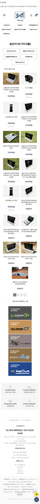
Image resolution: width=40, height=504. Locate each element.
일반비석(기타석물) (19, 29)
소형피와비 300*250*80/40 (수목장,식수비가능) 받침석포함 (29, 119)
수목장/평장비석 (33, 25)
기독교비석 (6, 25)
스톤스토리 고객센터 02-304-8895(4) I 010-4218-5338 (18, 6)
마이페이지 (20, 473)
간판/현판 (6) (28, 56)
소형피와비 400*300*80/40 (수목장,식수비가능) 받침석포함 (29, 148)
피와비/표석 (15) (11, 51)
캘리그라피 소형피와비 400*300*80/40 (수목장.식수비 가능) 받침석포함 (28, 175)
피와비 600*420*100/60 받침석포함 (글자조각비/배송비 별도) (29, 202)
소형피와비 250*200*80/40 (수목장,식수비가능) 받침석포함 (11, 89)
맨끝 (25, 294)
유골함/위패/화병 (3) (11, 56)
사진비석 (20, 25)
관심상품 (20, 467)
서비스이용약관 (26, 420)
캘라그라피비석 (6, 29)
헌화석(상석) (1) (20, 62)
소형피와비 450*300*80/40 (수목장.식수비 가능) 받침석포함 (11, 175)
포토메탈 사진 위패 (11, 117)
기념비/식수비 (33, 29)
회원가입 (22, 464)
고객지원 (3, 2)
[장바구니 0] (35, 16)
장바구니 (20, 469)
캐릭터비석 (6, 33)
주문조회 (20, 471)
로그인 (17, 464)
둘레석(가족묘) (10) (28, 51)
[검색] (31, 15)
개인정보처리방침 (14, 420)
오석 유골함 (28, 88)
